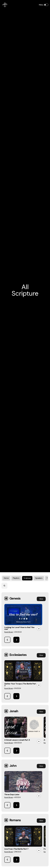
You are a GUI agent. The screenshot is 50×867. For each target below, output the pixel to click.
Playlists (16, 578)
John (13, 766)
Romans (15, 820)
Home (6, 578)
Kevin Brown (8, 632)
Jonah (13, 711)
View (41, 599)
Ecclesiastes (18, 655)
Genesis (15, 598)
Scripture (27, 578)
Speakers (38, 578)
